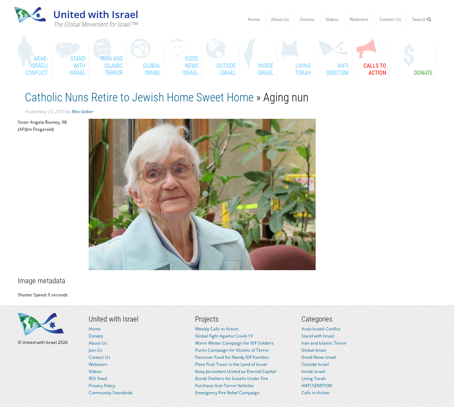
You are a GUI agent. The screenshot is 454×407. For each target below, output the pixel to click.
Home (254, 19)
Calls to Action (315, 393)
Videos (332, 19)
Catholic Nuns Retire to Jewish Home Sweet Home (139, 97)
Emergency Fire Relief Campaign (227, 393)
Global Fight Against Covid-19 (224, 336)
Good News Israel (318, 357)
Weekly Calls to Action (216, 329)
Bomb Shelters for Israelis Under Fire (231, 378)
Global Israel (313, 350)
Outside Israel (315, 364)
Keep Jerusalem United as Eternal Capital (235, 371)
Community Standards (111, 393)
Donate (307, 19)
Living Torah (313, 378)
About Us (280, 19)
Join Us (95, 350)
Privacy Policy (102, 386)
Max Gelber (82, 111)
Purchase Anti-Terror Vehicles (224, 386)
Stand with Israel (317, 336)
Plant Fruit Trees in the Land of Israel (231, 364)
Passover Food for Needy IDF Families (232, 357)
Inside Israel (313, 371)
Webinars (359, 19)
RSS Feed (98, 378)
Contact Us (390, 19)
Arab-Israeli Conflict (320, 329)
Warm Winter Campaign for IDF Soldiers (234, 343)
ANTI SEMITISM (316, 386)
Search (419, 19)
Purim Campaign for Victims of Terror (232, 350)
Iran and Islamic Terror (324, 343)
